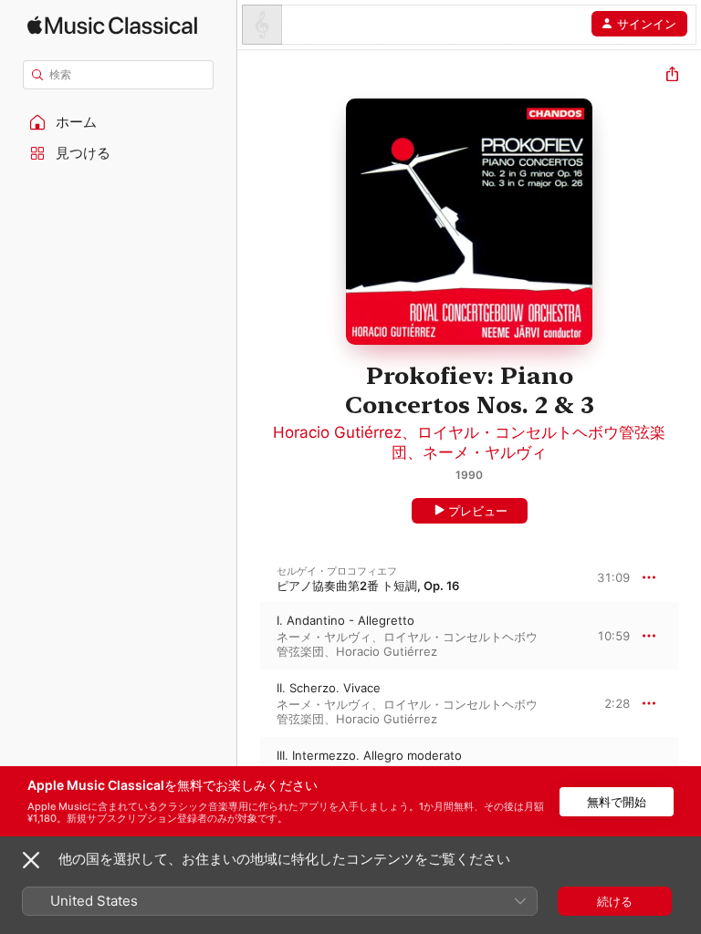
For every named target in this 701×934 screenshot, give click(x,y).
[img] (112, 25)
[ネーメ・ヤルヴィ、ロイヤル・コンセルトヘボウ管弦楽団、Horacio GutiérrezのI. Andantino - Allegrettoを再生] (249, 635)
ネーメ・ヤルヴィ (485, 452)
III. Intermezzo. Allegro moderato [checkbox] (369, 755)
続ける (615, 901)
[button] (119, 122)
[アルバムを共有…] (672, 76)
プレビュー (477, 510)
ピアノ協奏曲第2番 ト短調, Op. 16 (368, 585)
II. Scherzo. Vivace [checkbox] (329, 687)
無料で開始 (616, 801)
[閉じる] (31, 860)
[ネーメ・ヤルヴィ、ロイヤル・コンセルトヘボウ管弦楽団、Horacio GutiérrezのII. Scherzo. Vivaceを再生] (249, 703)
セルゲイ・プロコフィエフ (337, 571)
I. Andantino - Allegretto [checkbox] (345, 620)
